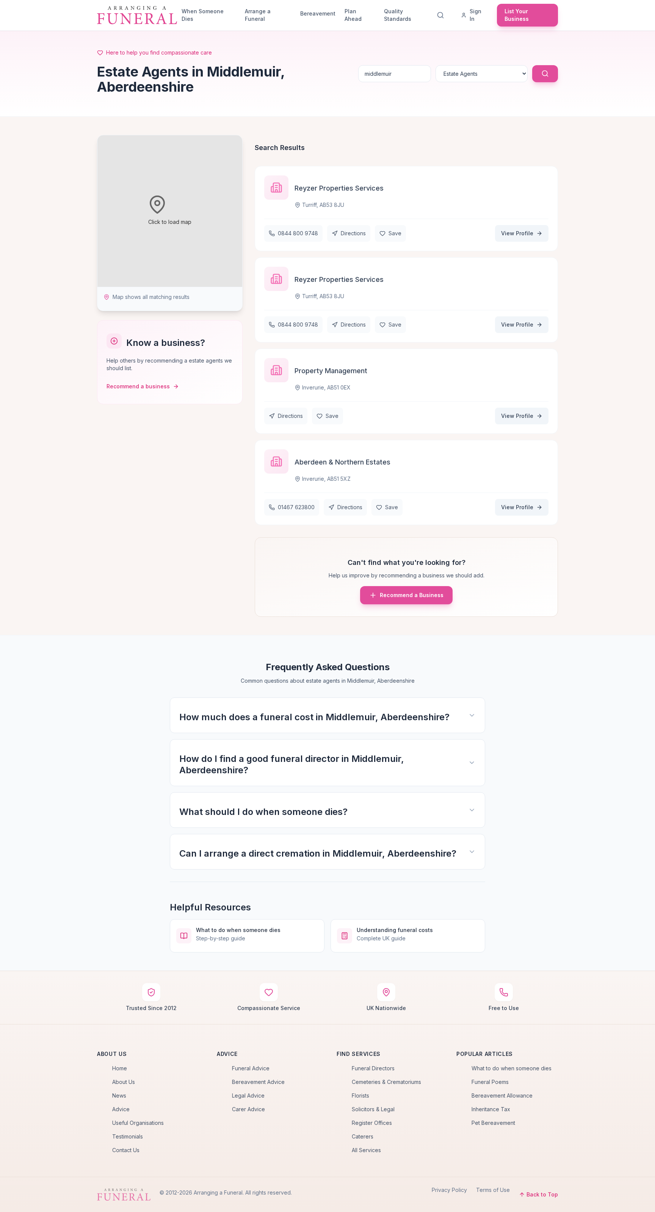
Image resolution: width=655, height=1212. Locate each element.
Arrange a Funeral (258, 15)
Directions (353, 233)
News (119, 1095)
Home (119, 1068)
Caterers (362, 1136)
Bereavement (317, 13)
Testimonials (127, 1136)
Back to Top (542, 1194)
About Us (123, 1082)
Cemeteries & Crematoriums (386, 1082)
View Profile (517, 233)
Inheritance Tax (491, 1109)
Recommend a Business (411, 595)
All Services (366, 1150)
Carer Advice (248, 1109)
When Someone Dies (203, 15)
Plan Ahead (353, 15)
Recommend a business (138, 386)
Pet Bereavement (493, 1123)
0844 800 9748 (298, 233)
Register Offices (372, 1123)
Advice (121, 1109)
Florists (360, 1095)
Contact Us (125, 1150)
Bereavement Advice (258, 1082)
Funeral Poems (490, 1082)
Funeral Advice (251, 1068)
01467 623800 (296, 507)
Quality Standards (397, 15)
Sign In (475, 15)
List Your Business (517, 15)
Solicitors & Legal (373, 1109)
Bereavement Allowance (502, 1095)
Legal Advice (248, 1095)
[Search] (442, 15)
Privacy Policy (449, 1190)
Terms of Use (493, 1190)
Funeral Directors (373, 1068)
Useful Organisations (138, 1123)
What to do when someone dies (512, 1068)
